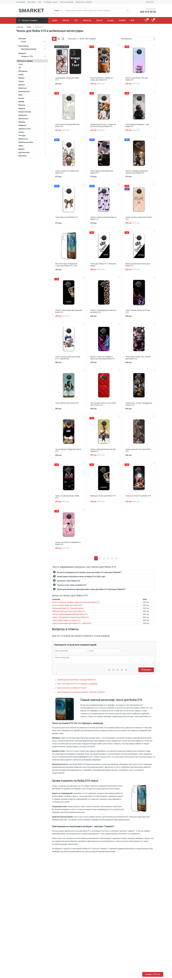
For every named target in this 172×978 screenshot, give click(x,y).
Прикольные (23, 118)
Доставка (32, 2)
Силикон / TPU (27, 56)
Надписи (21, 108)
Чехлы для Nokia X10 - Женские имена (67, 608)
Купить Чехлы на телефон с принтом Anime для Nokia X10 (75, 602)
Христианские (23, 152)
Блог (40, 2)
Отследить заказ (51, 2)
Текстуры (22, 135)
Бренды (21, 78)
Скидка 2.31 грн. (153, 974)
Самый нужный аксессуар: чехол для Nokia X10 (76, 680)
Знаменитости (24, 91)
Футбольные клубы (25, 142)
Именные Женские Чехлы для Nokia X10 (68, 611)
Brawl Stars (22, 156)
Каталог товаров (29, 20)
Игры (20, 95)
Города (21, 81)
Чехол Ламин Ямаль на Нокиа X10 (66, 620)
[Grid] (54, 39)
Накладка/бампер (28, 49)
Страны (21, 132)
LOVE (20, 64)
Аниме (21, 74)
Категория (22, 38)
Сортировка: (126, 39)
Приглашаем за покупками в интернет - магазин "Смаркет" (81, 692)
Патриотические (24, 112)
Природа (21, 122)
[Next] (116, 558)
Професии (22, 125)
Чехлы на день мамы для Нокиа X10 (67, 605)
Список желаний (66, 2)
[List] (63, 39)
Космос (21, 98)
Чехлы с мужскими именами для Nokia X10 (70, 614)
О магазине (21, 2)
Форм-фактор (23, 46)
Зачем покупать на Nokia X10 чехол (71, 688)
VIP (19, 68)
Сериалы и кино (24, 129)
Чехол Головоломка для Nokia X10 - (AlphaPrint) (71, 623)
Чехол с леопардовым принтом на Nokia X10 (70, 617)
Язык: (149, 2)
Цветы (20, 146)
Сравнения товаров (83, 2)
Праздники (22, 115)
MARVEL (21, 102)
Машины (21, 105)
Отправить (146, 670)
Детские (21, 85)
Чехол (23, 42)
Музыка (21, 149)
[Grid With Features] (58, 39)
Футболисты (23, 139)
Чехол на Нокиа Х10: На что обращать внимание (77, 684)
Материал (22, 53)
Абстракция (22, 71)
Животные (22, 88)
